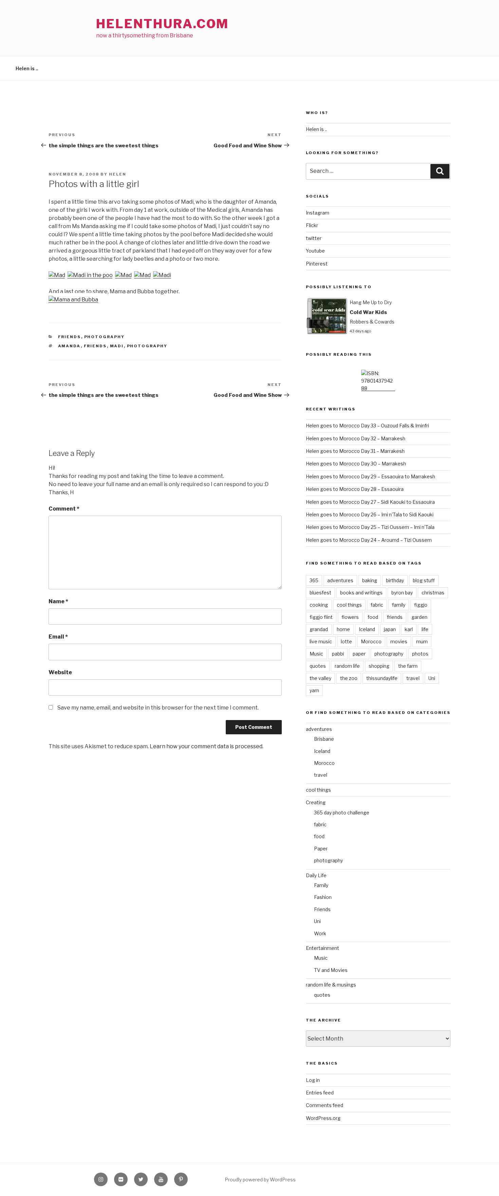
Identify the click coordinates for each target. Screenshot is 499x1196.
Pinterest (317, 263)
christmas (433, 592)
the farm (408, 666)
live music (321, 641)
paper (359, 654)
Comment (64, 508)
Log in (313, 1080)
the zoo (348, 678)
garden (419, 617)
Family (321, 885)
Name (58, 601)
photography (104, 336)
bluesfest (320, 592)
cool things (349, 605)
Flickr (312, 225)
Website (60, 672)
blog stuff (424, 580)
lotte (346, 641)
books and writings (361, 592)
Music (316, 654)
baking (369, 580)
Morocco (371, 641)
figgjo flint (321, 617)
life (425, 629)
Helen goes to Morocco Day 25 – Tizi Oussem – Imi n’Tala (370, 527)
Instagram (317, 213)
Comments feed (324, 1105)
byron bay (402, 592)
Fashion (323, 897)
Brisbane (324, 739)
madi (117, 346)
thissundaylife (382, 678)
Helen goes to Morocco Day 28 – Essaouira (355, 489)
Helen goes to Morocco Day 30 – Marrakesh (356, 463)
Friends (69, 336)
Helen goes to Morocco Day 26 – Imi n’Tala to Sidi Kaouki (369, 514)
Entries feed (320, 1093)
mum (422, 641)
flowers (350, 617)
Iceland (367, 629)
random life (347, 666)
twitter (313, 238)
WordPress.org (323, 1118)
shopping (379, 666)
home (343, 629)
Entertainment (322, 948)
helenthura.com (162, 23)
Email (58, 636)
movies (398, 641)
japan (390, 629)
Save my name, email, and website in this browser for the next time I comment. (158, 707)
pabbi (338, 654)
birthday (395, 580)
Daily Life (316, 875)
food (373, 617)
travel (413, 678)
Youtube (315, 251)
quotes (318, 666)
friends (95, 346)
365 (314, 580)
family (398, 605)
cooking (319, 605)
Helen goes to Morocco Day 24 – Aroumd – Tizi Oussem (369, 540)
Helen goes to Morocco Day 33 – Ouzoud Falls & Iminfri (367, 425)
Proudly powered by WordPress (260, 1179)
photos (420, 654)
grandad (319, 629)
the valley (320, 678)
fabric (377, 605)
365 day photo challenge (341, 812)
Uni (431, 678)
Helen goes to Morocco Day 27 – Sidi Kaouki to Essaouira (370, 502)
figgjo (420, 605)
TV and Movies (331, 970)
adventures (340, 580)
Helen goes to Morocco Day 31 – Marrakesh (355, 451)
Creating (316, 802)
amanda (69, 346)
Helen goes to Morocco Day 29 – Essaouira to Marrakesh (370, 476)
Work (320, 933)
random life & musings (331, 985)
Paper (321, 848)
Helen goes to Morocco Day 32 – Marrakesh (355, 438)
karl (409, 629)
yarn (314, 690)
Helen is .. (27, 68)
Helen (117, 174)
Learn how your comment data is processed (206, 746)
